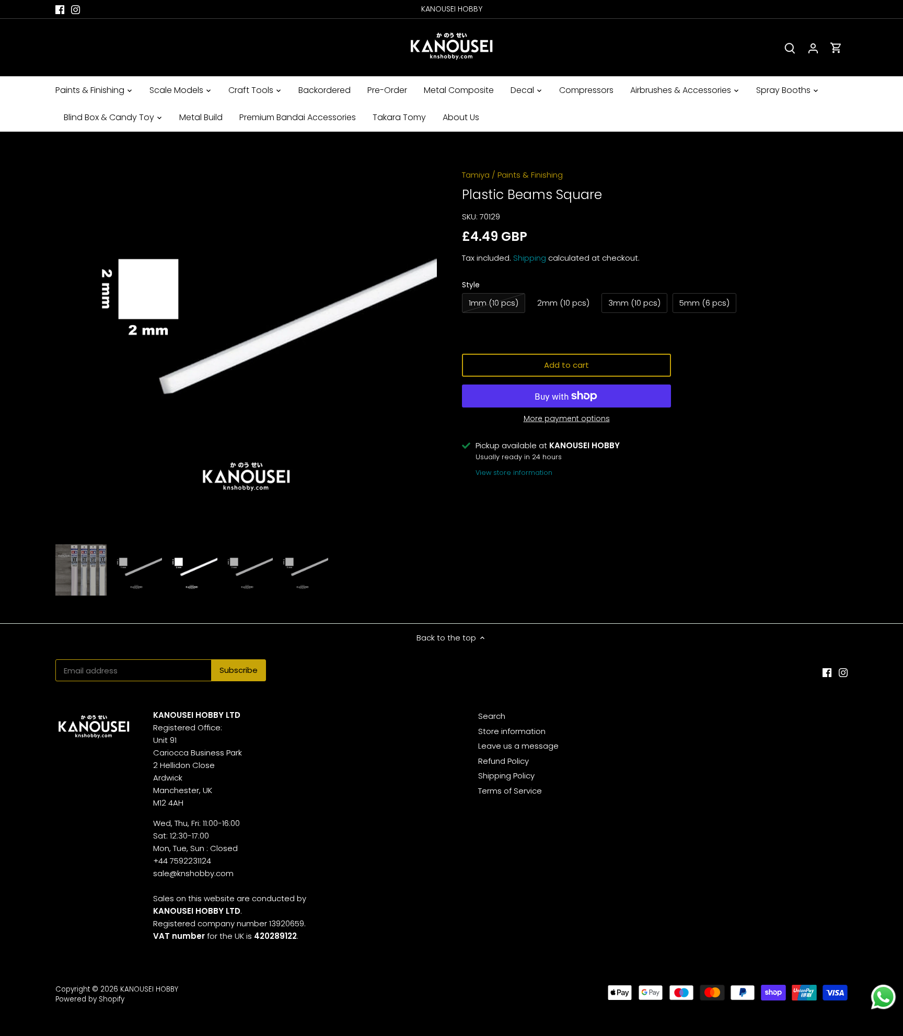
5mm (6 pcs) (704, 302)
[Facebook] (59, 9)
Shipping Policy (506, 775)
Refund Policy (503, 760)
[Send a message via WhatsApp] (883, 997)
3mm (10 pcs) (634, 302)
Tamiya (476, 174)
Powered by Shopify (89, 999)
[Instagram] (75, 9)
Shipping (529, 257)
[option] (246, 349)
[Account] (813, 47)
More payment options (567, 419)
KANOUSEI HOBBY (149, 989)
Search (491, 716)
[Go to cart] (836, 47)
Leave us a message (518, 745)
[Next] (421, 349)
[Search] (790, 47)
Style (471, 285)
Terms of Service (510, 790)
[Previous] (71, 349)
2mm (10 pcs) (563, 302)
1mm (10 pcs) (493, 302)
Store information (512, 731)
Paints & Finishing (530, 174)
